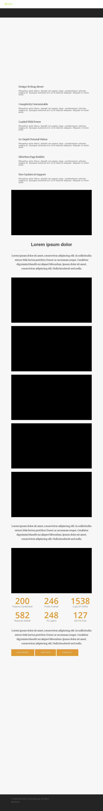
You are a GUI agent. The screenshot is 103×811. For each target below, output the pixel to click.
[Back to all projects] (13, 51)
